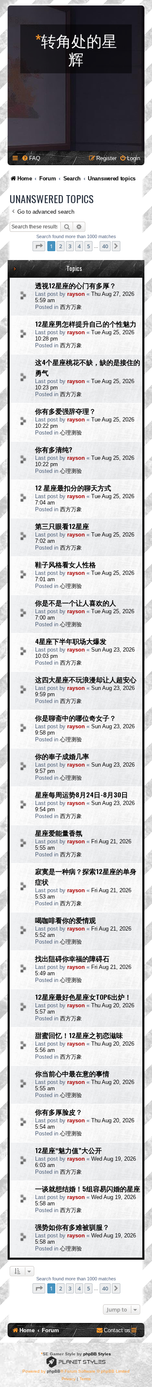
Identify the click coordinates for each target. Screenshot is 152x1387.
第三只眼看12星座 (62, 526)
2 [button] (60, 246)
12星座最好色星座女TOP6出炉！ (83, 997)
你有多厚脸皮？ (58, 1112)
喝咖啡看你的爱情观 (65, 920)
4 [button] (79, 246)
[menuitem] (31, 158)
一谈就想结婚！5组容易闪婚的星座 (87, 1188)
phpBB (53, 1371)
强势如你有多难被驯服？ (72, 1227)
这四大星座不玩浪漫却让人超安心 (85, 679)
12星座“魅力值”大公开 (68, 1150)
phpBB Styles (97, 1354)
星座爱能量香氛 (58, 833)
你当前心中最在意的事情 (72, 1073)
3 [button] (69, 246)
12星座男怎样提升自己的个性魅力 (85, 324)
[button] (39, 246)
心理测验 (71, 432)
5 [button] (88, 246)
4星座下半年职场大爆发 (70, 641)
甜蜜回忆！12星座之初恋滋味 (79, 1035)
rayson (76, 294)
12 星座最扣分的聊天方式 (73, 488)
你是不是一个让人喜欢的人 (75, 603)
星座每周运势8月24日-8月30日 (81, 794)
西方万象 (71, 307)
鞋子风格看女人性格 (65, 564)
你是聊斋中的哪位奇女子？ (75, 718)
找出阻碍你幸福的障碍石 (72, 958)
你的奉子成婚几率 (62, 756)
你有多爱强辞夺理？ (65, 411)
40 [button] (105, 246)
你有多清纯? (53, 449)
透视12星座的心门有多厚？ (75, 285)
